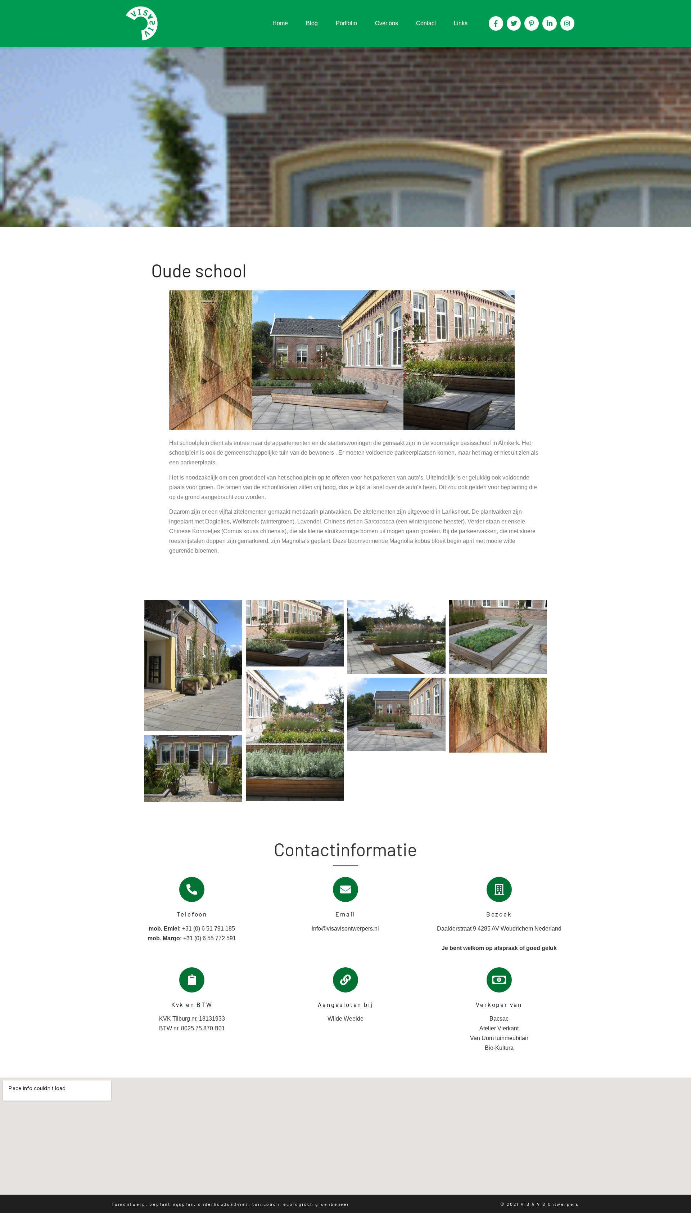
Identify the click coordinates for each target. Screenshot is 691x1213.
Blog (312, 23)
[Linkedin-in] (549, 23)
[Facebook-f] (496, 23)
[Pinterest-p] (531, 23)
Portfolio (346, 23)
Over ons (386, 23)
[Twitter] (514, 23)
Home (280, 23)
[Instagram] (567, 23)
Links (461, 23)
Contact (426, 23)
